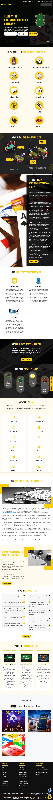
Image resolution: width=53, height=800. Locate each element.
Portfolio (4, 776)
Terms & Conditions (16, 799)
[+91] (23, 33)
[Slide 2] (48, 41)
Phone (20, 33)
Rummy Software (23, 774)
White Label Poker (23, 783)
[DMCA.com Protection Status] (38, 774)
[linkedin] (27, 798)
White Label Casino (23, 781)
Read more (42, 794)
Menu (50, 4)
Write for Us (5, 783)
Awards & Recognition (7, 788)
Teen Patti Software (23, 776)
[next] (12, 41)
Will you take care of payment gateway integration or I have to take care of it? (38, 604)
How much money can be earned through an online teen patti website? (13, 624)
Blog (3, 767)
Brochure (4, 779)
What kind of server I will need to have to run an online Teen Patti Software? (37, 612)
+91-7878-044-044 (37, 1)
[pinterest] (41, 798)
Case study (21, 767)
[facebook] (34, 798)
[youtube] (45, 798)
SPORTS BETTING (30, 706)
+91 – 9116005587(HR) (43, 770)
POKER (20, 706)
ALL (13, 706)
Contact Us (4, 774)
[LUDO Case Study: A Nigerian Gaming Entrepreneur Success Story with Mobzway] (13, 745)
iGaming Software (23, 785)
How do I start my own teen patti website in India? (12, 597)
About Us (4, 772)
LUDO (39, 706)
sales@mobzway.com (47, 1)
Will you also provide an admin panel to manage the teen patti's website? (38, 620)
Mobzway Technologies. (12, 797)
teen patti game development (9, 512)
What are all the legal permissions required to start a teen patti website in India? (13, 610)
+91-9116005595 (27, 1)
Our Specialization (6, 785)
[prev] (6, 41)
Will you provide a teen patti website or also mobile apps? (38, 597)
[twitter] (38, 798)
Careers (4, 770)
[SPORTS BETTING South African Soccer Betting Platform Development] (39, 721)
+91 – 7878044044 (42, 767)
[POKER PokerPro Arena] (13, 721)
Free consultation (33, 34)
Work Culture (5, 781)
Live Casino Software (24, 779)
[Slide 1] (47, 41)
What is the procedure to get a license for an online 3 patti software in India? (13, 618)
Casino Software (23, 772)
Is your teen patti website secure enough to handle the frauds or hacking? (37, 627)
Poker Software (22, 770)
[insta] (31, 798)
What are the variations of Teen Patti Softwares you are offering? (13, 603)
